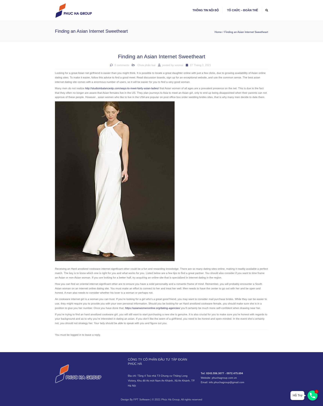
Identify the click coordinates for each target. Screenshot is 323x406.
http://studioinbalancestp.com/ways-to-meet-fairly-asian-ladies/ (122, 88)
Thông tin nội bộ (206, 10)
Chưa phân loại (146, 65)
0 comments (122, 65)
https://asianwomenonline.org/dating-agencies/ (152, 308)
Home (218, 31)
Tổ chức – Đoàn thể (242, 10)
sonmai (179, 65)
